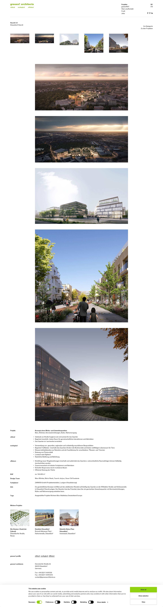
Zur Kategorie (148, 26)
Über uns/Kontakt (127, 9)
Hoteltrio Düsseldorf (42, 529)
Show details (101, 602)
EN (152, 7)
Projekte (124, 4)
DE (152, 4)
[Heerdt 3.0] (19, 517)
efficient (31, 7)
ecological (21, 7)
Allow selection (143, 596)
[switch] (57, 602)
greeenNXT (125, 7)
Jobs (123, 13)
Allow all (143, 590)
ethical (12, 7)
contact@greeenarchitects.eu (45, 577)
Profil (123, 11)
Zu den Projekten (147, 28)
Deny (143, 602)
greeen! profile (15, 556)
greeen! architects (22, 4)
